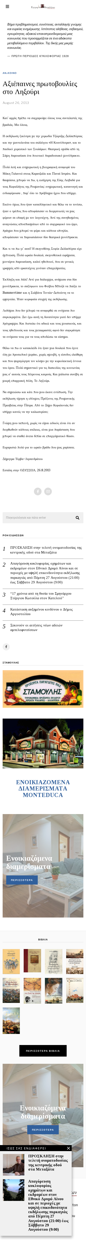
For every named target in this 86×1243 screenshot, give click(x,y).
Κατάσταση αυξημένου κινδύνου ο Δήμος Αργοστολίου (41, 611)
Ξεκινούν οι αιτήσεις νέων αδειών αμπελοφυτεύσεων (36, 627)
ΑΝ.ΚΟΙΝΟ (10, 72)
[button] (77, 518)
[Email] (48, 491)
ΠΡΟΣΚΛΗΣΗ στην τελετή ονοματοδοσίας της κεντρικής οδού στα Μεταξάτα (46, 550)
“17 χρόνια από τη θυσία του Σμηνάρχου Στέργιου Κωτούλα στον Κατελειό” (40, 596)
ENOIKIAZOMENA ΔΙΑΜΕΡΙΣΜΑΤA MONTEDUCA (43, 788)
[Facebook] (38, 491)
